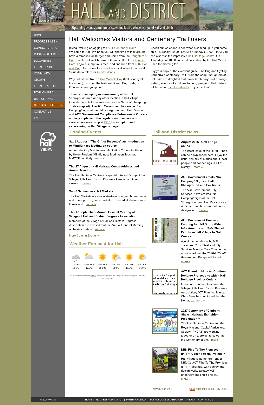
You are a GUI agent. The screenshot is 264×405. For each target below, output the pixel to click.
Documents (42, 60)
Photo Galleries (46, 54)
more (98, 158)
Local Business (45, 67)
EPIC (107, 122)
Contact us (42, 111)
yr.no (93, 275)
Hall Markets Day (111, 79)
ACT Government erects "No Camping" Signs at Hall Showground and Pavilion (201, 181)
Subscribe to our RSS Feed (211, 388)
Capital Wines (106, 72)
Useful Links (43, 99)
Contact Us (205, 399)
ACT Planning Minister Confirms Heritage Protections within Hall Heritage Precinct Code (203, 275)
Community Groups (42, 76)
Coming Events (45, 48)
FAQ (36, 118)
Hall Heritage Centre (201, 56)
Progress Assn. (46, 41)
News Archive (161, 388)
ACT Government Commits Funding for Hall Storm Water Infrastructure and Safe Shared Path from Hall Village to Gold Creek (202, 228)
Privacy (191, 399)
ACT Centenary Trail (121, 47)
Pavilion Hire (43, 92)
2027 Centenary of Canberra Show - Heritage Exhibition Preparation (200, 314)
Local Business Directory (166, 399)
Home (38, 35)
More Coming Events (83, 235)
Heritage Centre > (48, 105)
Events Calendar (178, 87)
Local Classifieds (47, 86)
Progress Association (109, 399)
